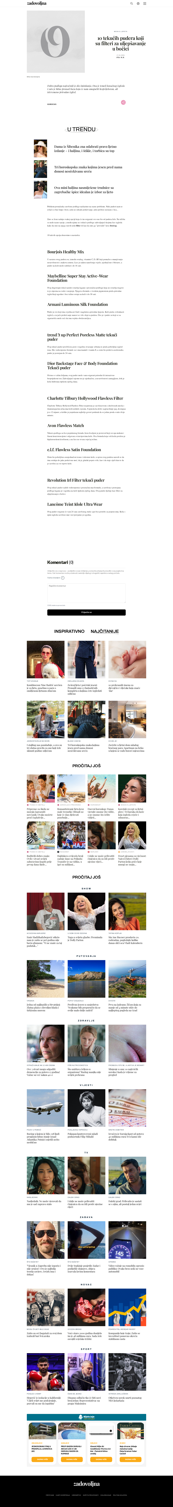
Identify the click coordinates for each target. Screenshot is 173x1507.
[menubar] (138, 3)
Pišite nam (50, 1495)
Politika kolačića (120, 1495)
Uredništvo (76, 1495)
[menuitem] (138, 3)
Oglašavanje (106, 1495)
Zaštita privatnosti (91, 1495)
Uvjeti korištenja (63, 1495)
